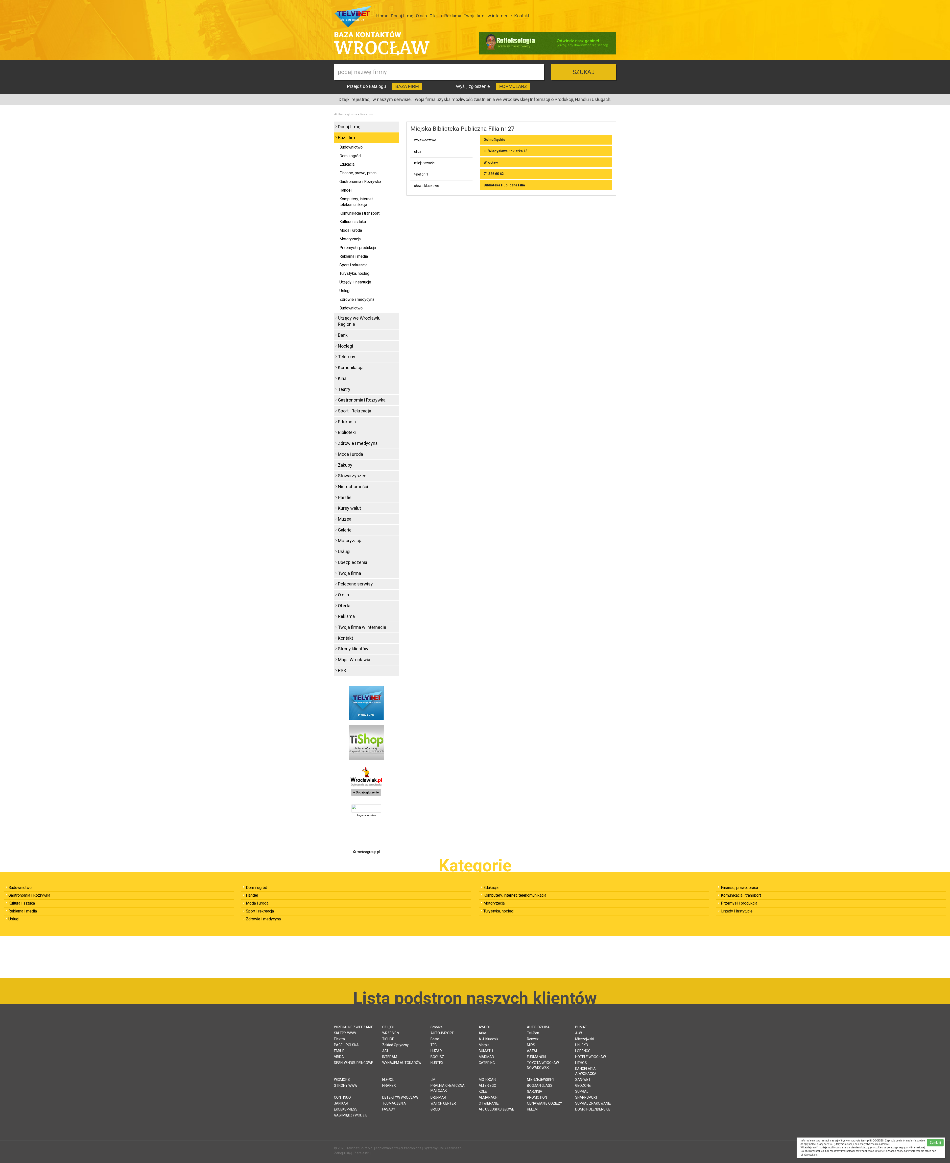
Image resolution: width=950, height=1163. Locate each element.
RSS (342, 670)
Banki (343, 335)
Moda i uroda (350, 230)
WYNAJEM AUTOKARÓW (401, 1063)
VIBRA (339, 1057)
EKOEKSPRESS (345, 1109)
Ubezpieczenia (352, 562)
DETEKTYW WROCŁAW (400, 1097)
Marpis (484, 1045)
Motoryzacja (350, 239)
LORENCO (583, 1051)
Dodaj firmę (402, 15)
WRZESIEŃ (390, 1033)
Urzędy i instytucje (355, 282)
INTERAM (389, 1057)
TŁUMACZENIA (394, 1103)
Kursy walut (349, 508)
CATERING (487, 1063)
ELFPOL (388, 1080)
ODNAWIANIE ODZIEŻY (544, 1103)
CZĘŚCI (388, 1027)
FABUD (339, 1051)
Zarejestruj (362, 1153)
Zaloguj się (342, 1153)
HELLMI (532, 1109)
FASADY (388, 1109)
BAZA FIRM (407, 86)
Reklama (452, 15)
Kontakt (521, 15)
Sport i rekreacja (353, 265)
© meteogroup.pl (366, 852)
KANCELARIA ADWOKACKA (585, 1071)
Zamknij (935, 1142)
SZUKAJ (583, 72)
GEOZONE (583, 1085)
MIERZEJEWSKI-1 (540, 1080)
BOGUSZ (437, 1057)
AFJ (385, 1051)
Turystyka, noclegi (354, 273)
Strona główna (347, 114)
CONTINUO (342, 1097)
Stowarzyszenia (354, 475)
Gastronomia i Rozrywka (360, 181)
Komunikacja (350, 367)
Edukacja (347, 164)
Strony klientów (353, 648)
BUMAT (581, 1027)
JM (432, 1080)
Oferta (435, 15)
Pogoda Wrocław (366, 815)
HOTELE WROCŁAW (590, 1057)
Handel (345, 190)
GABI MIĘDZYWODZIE (350, 1115)
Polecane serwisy (355, 583)
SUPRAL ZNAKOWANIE (593, 1103)
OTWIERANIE (489, 1103)
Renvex (533, 1039)
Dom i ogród (350, 155)
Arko (482, 1033)
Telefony (346, 356)
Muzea (344, 519)
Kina (342, 378)
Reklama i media (353, 256)
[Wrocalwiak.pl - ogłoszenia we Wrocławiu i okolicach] (366, 782)
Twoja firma (349, 573)
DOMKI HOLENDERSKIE (592, 1109)
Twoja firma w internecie (488, 15)
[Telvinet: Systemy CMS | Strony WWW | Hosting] (366, 703)
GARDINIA (534, 1091)
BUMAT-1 (486, 1051)
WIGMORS (342, 1080)
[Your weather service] (366, 808)
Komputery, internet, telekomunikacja (356, 202)
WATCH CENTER (443, 1103)
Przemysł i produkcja (357, 247)
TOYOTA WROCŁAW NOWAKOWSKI (543, 1065)
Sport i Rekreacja (354, 410)
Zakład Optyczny (395, 1045)
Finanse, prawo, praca (358, 173)
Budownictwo (351, 147)
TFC (433, 1045)
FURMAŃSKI (536, 1057)
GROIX (435, 1109)
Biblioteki (347, 432)
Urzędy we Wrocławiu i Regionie (360, 321)
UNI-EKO (581, 1045)
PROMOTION (537, 1097)
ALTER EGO (487, 1085)
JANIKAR (341, 1103)
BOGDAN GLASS (539, 1085)
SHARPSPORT (586, 1097)
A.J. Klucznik (488, 1039)
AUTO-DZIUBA (538, 1027)
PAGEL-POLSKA (346, 1045)
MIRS (531, 1045)
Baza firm (366, 114)
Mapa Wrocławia (354, 659)
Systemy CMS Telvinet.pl (443, 1148)
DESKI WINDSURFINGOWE (353, 1063)
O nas (421, 15)
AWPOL (485, 1027)
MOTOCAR (487, 1080)
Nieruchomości (353, 486)
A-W (578, 1033)
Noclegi (345, 346)
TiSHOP (388, 1039)
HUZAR (436, 1051)
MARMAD (486, 1057)
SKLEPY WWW (345, 1033)
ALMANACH (488, 1097)
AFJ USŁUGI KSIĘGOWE (496, 1109)
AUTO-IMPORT (442, 1033)
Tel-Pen (533, 1033)
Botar (434, 1039)
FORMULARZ (513, 86)
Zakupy (345, 465)
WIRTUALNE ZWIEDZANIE (353, 1027)
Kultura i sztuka (352, 221)
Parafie (345, 497)
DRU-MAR (438, 1097)
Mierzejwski (584, 1039)
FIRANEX (389, 1085)
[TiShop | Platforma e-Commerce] (366, 742)
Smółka (436, 1027)
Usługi (344, 290)
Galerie (345, 529)
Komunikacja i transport (359, 213)
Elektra (339, 1039)
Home (382, 15)
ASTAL (532, 1051)
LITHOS (581, 1063)
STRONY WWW (345, 1085)
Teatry (344, 389)
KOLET (484, 1091)
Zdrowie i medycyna (356, 299)
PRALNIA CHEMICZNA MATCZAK (447, 1088)
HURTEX (436, 1063)
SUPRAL (581, 1091)
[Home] (335, 114)
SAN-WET (583, 1080)
